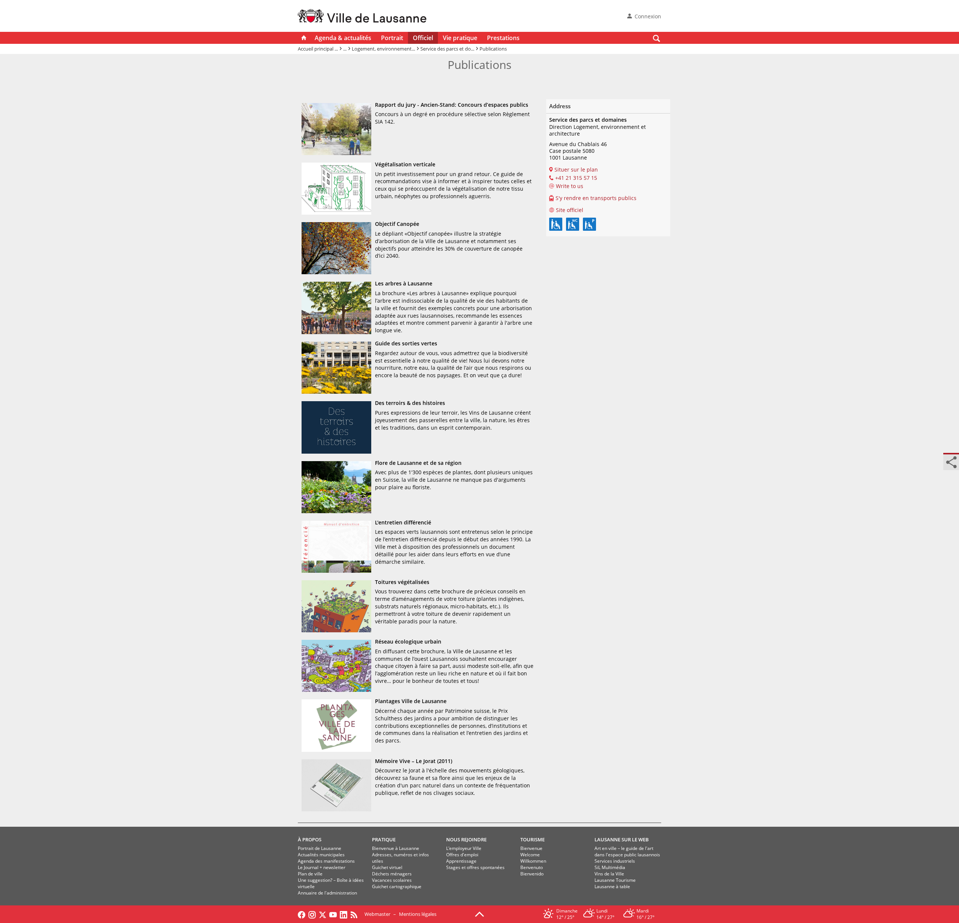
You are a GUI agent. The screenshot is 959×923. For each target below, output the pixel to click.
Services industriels (615, 861)
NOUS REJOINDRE (466, 839)
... (345, 48)
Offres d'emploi (462, 854)
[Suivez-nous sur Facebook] (301, 914)
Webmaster (377, 914)
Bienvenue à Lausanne (395, 848)
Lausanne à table (612, 886)
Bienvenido (532, 874)
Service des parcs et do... (447, 48)
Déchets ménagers (392, 874)
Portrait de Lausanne (319, 848)
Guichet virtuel (387, 867)
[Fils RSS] (355, 914)
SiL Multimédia (610, 867)
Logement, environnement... (383, 48)
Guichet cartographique (396, 886)
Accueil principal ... (318, 48)
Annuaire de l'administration (327, 893)
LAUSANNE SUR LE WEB (622, 839)
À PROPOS (309, 839)
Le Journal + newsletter (321, 867)
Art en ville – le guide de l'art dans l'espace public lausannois (627, 851)
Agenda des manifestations (326, 861)
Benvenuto (531, 867)
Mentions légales (417, 914)
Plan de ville (310, 874)
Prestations (503, 38)
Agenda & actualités (343, 38)
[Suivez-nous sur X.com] (322, 914)
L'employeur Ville (463, 848)
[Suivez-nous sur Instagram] (312, 914)
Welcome (530, 854)
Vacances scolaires (392, 880)
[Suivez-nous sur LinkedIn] (343, 914)
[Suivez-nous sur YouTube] (333, 914)
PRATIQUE (384, 839)
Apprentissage (461, 861)
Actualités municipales (321, 854)
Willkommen (533, 861)
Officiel (423, 38)
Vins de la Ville (609, 874)
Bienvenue (531, 848)
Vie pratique (460, 38)
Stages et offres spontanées (475, 867)
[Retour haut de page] (479, 913)
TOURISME (532, 839)
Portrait (392, 38)
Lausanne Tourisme (615, 880)
